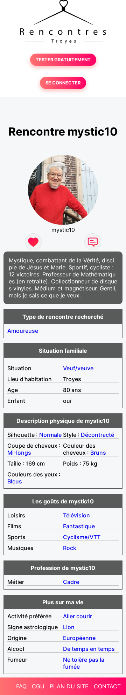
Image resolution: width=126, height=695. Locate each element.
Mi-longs (19, 452)
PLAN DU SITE (69, 686)
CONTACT (107, 686)
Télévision (76, 515)
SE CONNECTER (63, 82)
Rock (69, 547)
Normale (50, 434)
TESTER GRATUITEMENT (63, 59)
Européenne (79, 637)
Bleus (14, 481)
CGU (38, 686)
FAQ (21, 686)
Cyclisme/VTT (81, 537)
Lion (69, 627)
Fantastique (79, 526)
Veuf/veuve (78, 368)
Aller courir (77, 616)
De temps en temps (89, 648)
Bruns (98, 452)
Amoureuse (22, 330)
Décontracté (97, 434)
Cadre (71, 581)
